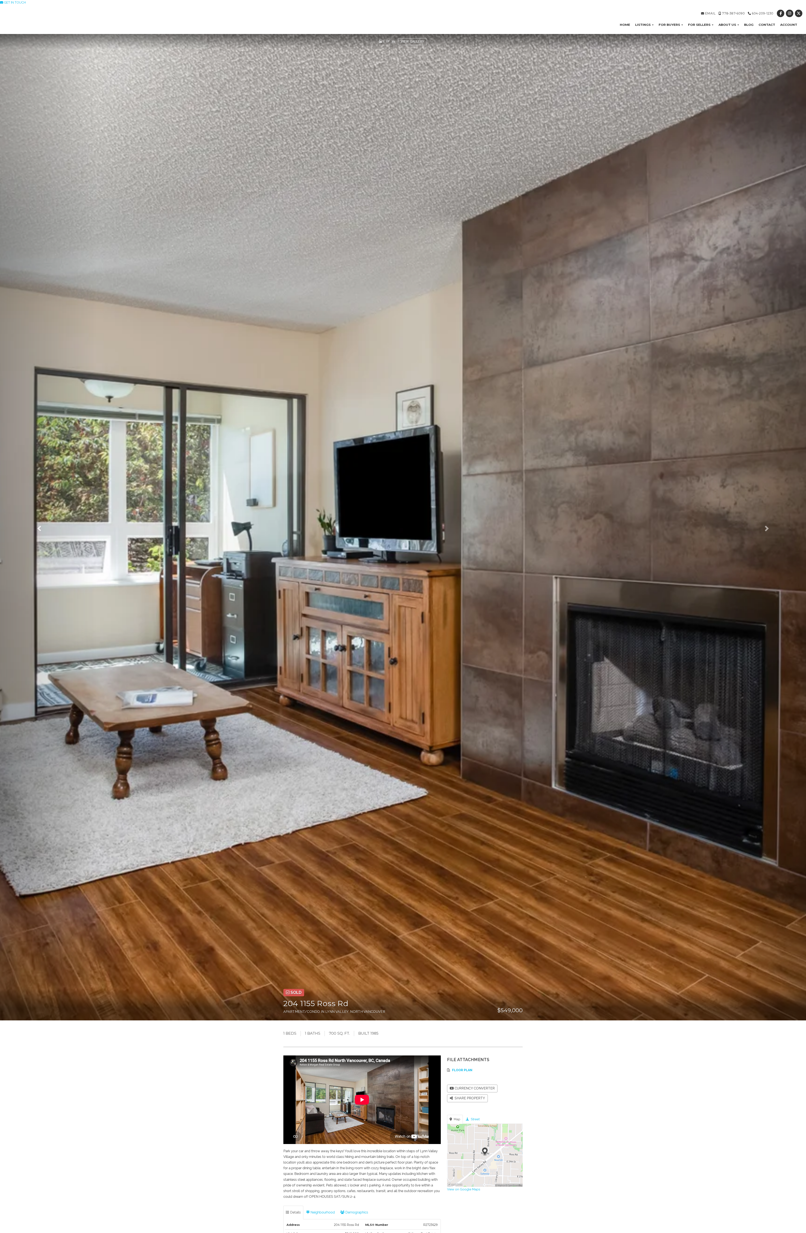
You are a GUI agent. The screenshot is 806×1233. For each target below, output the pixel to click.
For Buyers (670, 25)
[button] (48, 527)
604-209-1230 (762, 13)
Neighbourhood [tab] (322, 1212)
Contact (767, 25)
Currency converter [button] (475, 1088)
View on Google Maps (463, 1189)
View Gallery (412, 41)
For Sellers (699, 25)
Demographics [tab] (356, 1212)
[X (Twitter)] (799, 13)
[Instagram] (790, 13)
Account (788, 25)
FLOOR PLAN (462, 1070)
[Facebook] (780, 13)
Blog (749, 25)
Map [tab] (456, 1119)
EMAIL (710, 13)
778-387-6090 (733, 13)
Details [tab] (295, 1212)
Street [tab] (475, 1119)
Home (625, 25)
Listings (643, 25)
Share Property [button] (469, 1098)
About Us (727, 25)
